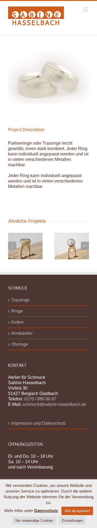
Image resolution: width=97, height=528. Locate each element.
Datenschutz (46, 510)
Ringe (17, 311)
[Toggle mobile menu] (86, 9)
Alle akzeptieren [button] (77, 511)
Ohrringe (19, 344)
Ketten (17, 322)
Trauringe (20, 300)
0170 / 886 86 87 (40, 399)
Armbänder (22, 333)
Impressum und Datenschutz (38, 423)
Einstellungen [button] (72, 521)
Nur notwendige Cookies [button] (34, 521)
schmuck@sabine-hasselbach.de (54, 404)
